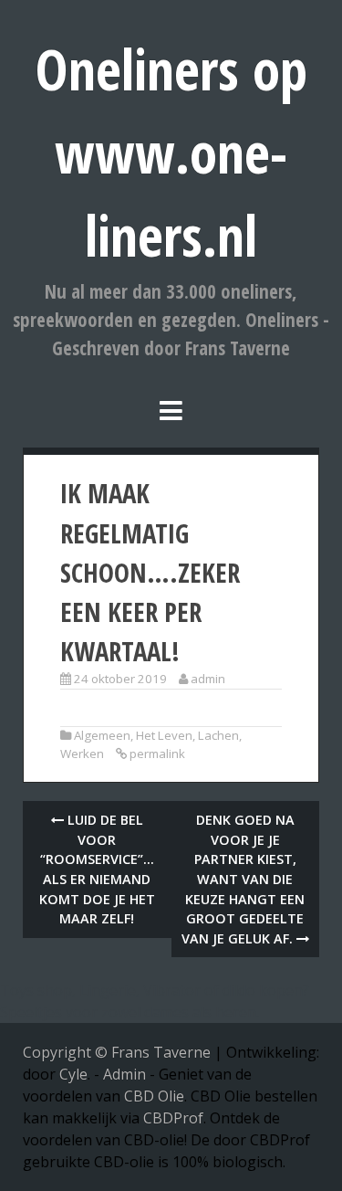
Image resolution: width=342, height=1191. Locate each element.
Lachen (218, 735)
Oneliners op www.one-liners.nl (171, 152)
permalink (157, 753)
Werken (82, 753)
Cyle (73, 1074)
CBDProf (173, 1118)
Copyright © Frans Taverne (117, 1052)
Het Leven (164, 735)
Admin (124, 1074)
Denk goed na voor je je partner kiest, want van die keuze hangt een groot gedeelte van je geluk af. (243, 879)
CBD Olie (154, 1096)
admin (208, 678)
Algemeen (102, 735)
